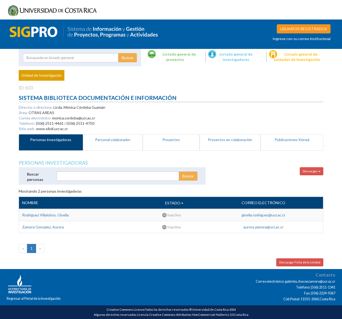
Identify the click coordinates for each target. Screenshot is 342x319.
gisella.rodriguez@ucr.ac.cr (263, 215)
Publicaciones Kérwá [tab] (292, 139)
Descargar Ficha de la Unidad (299, 262)
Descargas (310, 171)
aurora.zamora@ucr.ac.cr (263, 227)
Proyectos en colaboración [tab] (230, 139)
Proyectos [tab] (171, 139)
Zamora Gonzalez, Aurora (43, 227)
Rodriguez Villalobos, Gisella (45, 215)
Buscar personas (35, 177)
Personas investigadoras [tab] (50, 139)
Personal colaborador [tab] (112, 139)
